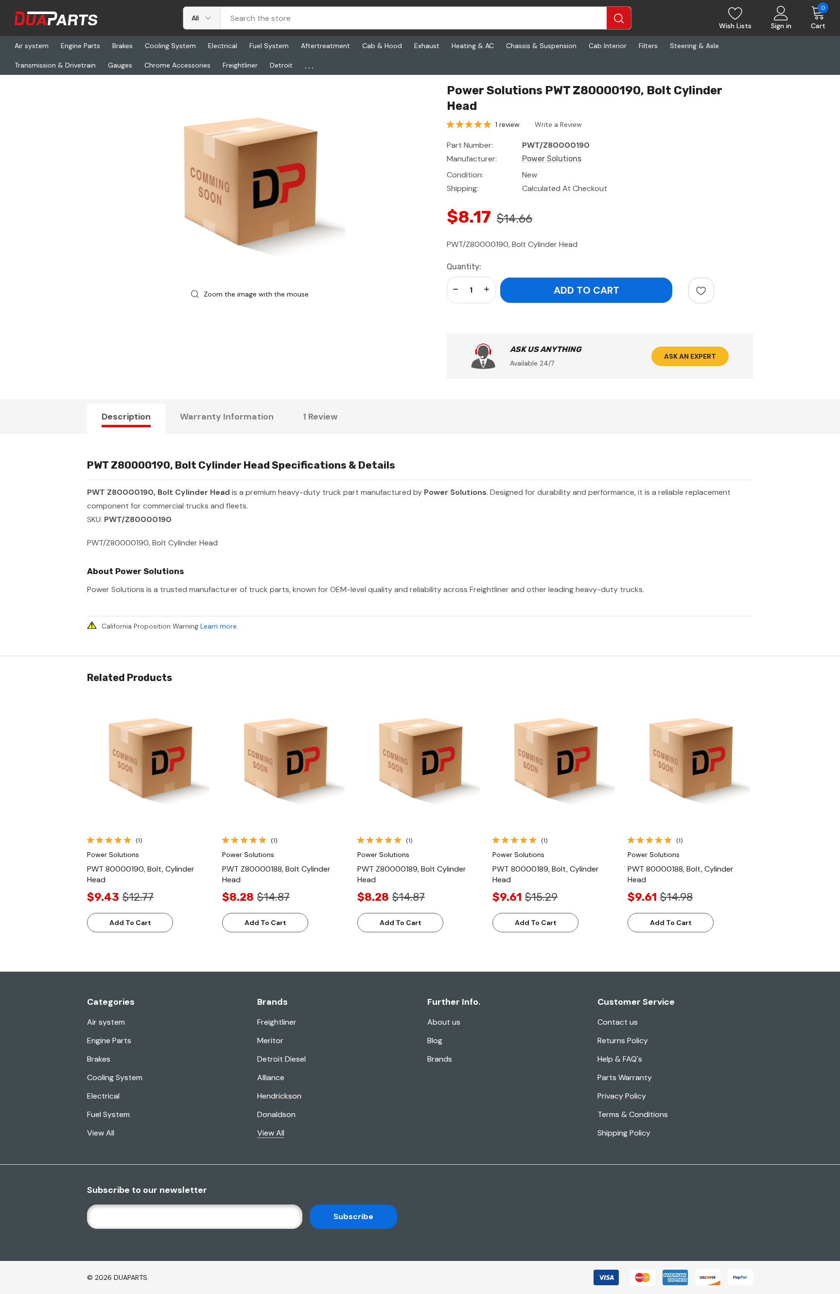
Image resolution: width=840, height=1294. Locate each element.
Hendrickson (279, 1096)
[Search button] (619, 18)
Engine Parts (109, 1040)
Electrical (103, 1096)
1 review (507, 124)
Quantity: (464, 266)
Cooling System (114, 1077)
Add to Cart (130, 922)
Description (126, 416)
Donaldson (276, 1114)
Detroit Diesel (281, 1059)
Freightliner (277, 1022)
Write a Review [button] (558, 124)
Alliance (270, 1077)
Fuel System (108, 1114)
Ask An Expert (690, 356)
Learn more (218, 626)
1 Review (320, 416)
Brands (439, 1059)
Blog (434, 1040)
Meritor (270, 1040)
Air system (106, 1022)
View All (100, 1133)
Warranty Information (227, 416)
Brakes (98, 1059)
